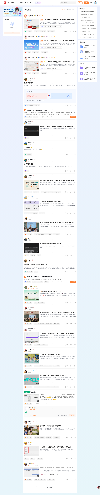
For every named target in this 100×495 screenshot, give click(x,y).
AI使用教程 (34, 213)
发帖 (86, 2)
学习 (26, 3)
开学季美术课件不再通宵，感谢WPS (50, 426)
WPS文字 (28, 281)
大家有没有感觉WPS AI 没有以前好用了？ (52, 201)
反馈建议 (33, 458)
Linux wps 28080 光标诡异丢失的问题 (37, 110)
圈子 (31, 3)
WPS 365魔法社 (30, 105)
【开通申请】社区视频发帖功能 (87, 37)
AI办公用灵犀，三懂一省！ (86, 17)
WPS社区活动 (35, 52)
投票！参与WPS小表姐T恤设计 (87, 11)
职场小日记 (36, 192)
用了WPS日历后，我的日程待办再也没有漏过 (53, 375)
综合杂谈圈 (29, 31)
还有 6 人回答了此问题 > (30, 415)
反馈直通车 (29, 117)
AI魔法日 (37, 105)
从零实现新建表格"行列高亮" (87, 14)
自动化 (36, 271)
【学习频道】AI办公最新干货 (87, 31)
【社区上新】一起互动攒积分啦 (87, 34)
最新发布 (63, 9)
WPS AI (28, 213)
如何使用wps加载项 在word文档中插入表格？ (39, 276)
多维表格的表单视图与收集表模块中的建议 (36, 264)
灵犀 (27, 138)
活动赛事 (28, 52)
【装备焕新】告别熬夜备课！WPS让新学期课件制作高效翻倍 (57, 333)
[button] (86, 2)
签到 (80, 2)
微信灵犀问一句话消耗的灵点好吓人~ (50, 243)
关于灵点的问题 (28, 164)
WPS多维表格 (29, 271)
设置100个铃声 (28, 83)
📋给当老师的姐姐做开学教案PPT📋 (50, 291)
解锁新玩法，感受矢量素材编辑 (87, 20)
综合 (21, 3)
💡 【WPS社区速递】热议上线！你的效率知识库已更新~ (60, 62)
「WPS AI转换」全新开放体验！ (88, 22)
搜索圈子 (12, 33)
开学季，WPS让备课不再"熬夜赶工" (50, 354)
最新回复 (69, 9)
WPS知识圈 (29, 234)
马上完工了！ (34, 392)
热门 (73, 9)
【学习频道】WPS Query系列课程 (88, 28)
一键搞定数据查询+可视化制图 (87, 25)
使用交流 (33, 255)
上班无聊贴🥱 (28, 147)
